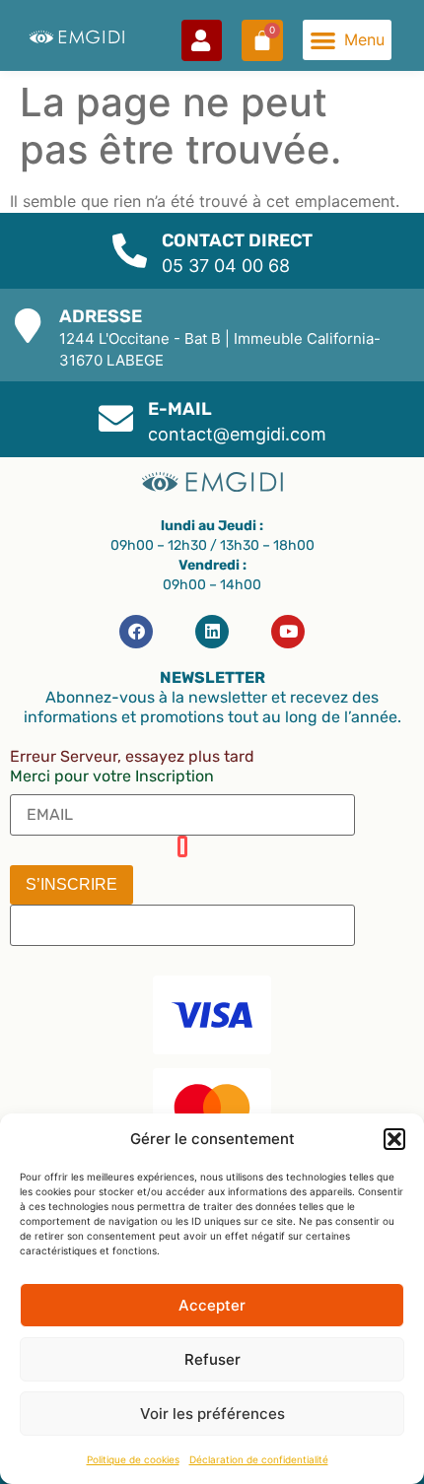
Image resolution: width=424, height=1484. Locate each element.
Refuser (212, 1359)
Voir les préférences (212, 1413)
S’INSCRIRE (71, 884)
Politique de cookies (133, 1459)
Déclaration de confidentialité (258, 1459)
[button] (394, 1139)
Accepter (212, 1305)
